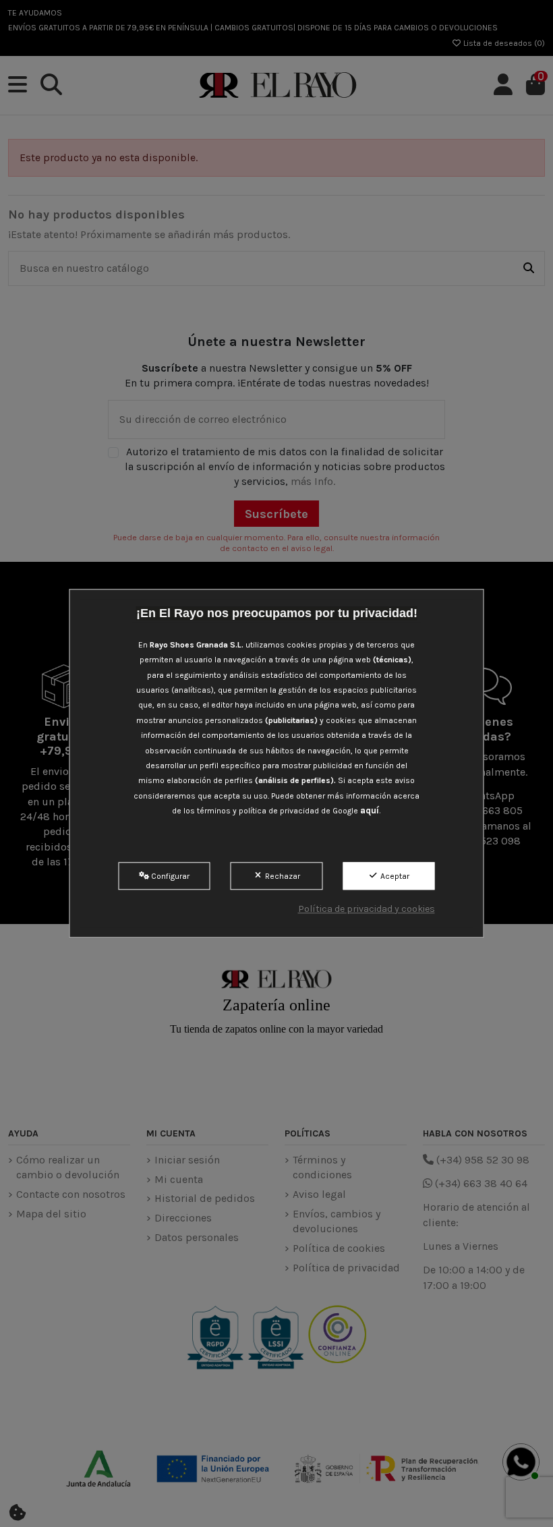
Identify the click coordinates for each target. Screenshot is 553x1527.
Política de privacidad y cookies (366, 909)
